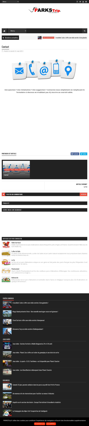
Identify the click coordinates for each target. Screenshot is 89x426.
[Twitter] (80, 1)
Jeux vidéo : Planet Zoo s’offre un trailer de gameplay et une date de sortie (36, 352)
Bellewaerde (15, 278)
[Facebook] (77, 1)
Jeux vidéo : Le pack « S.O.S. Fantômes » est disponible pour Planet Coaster (36, 361)
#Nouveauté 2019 (44, 37)
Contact (6, 175)
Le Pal (13, 260)
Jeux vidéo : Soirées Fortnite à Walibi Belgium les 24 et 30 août (32, 344)
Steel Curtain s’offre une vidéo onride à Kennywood (28, 320)
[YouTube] (83, 1)
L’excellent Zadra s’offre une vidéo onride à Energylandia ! (67, 37)
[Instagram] (86, 1)
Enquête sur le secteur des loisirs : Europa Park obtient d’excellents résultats (37, 402)
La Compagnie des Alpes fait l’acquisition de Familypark (30, 411)
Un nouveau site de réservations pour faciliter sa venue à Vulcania (33, 393)
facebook (83, 194)
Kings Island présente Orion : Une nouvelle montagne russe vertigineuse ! (35, 311)
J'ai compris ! (51, 423)
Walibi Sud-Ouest (16, 242)
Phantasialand (15, 269)
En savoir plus (39, 423)
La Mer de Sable (16, 251)
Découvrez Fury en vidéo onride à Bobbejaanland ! (28, 329)
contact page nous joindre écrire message (16, 170)
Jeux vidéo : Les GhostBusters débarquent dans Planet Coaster (32, 370)
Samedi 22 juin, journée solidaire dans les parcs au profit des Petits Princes (36, 384)
